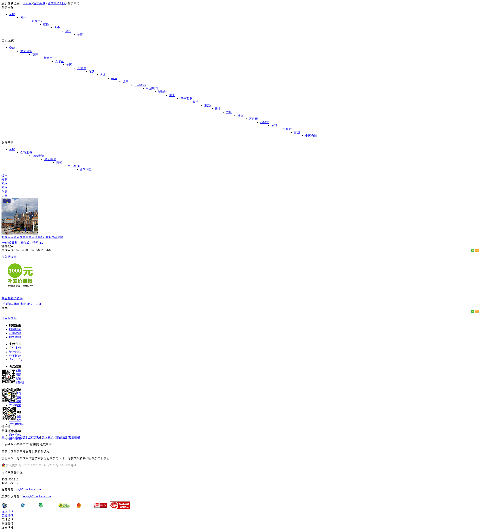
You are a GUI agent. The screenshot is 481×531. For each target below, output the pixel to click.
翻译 (59, 162)
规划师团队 (16, 424)
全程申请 (38, 155)
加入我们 (48, 437)
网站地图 (61, 437)
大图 (5, 195)
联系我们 (21, 437)
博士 (23, 17)
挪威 (207, 105)
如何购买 (15, 329)
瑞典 (92, 71)
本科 (46, 24)
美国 (69, 64)
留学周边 (86, 169)
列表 (5, 191)
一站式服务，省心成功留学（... (23, 242)
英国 (35, 54)
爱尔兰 (59, 61)
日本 (218, 108)
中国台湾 (311, 135)
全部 (12, 14)
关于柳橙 (8, 437)
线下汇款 (15, 355)
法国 (240, 115)
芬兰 (195, 102)
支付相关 (15, 405)
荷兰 (114, 78)
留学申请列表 (57, 3)
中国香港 (140, 85)
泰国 (297, 132)
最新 (5, 179)
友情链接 (74, 437)
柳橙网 (27, 3)
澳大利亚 (26, 51)
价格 (5, 183)
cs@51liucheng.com (29, 489)
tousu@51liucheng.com (37, 496)
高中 (68, 31)
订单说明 (15, 333)
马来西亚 (186, 98)
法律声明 (34, 437)
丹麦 (103, 74)
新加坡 (162, 91)
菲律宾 (264, 122)
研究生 (37, 21)
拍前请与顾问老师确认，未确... (23, 304)
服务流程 (15, 337)
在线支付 (15, 347)
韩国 (229, 112)
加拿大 (81, 68)
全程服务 (26, 152)
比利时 (287, 129)
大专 (57, 27)
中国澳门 (152, 88)
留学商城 (39, 3)
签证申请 (50, 159)
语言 (80, 34)
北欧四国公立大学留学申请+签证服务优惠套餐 (32, 237)
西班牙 (253, 118)
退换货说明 (16, 382)
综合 (5, 175)
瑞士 (172, 95)
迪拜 (274, 125)
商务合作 (15, 434)
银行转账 (15, 351)
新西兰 (48, 58)
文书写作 (74, 166)
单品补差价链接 (12, 298)
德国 (126, 81)
